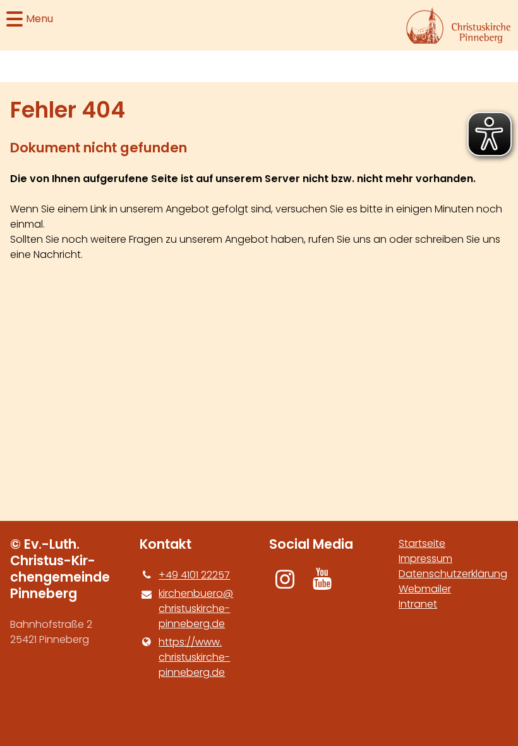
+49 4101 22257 (194, 575)
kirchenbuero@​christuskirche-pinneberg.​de (196, 608)
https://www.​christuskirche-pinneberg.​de (194, 657)
